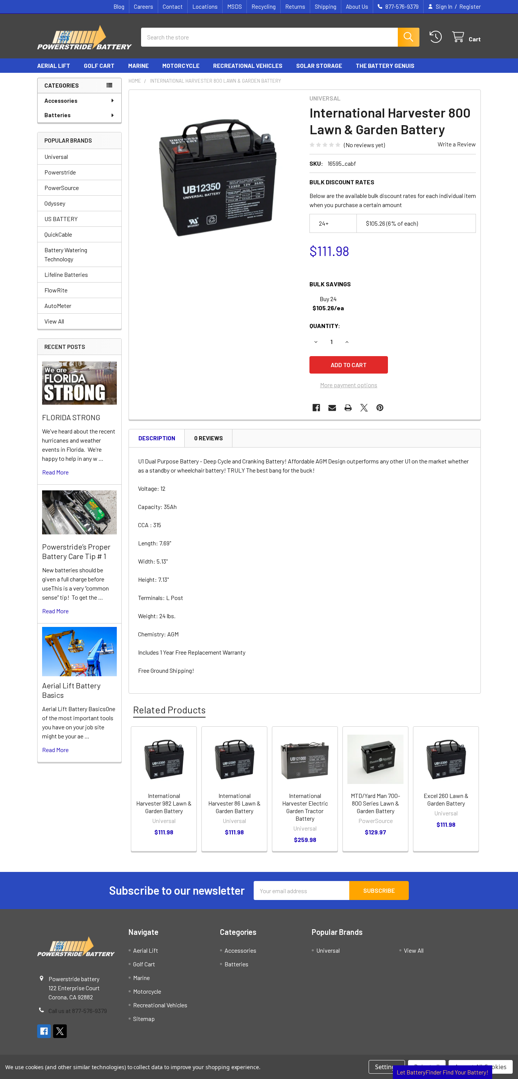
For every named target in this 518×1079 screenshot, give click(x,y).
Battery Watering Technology (65, 254)
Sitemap (144, 1018)
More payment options (348, 384)
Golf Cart (99, 65)
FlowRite (55, 290)
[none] (216, 177)
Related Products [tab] (169, 709)
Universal (56, 156)
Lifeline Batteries (66, 274)
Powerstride (60, 172)
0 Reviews (208, 438)
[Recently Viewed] (437, 37)
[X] (364, 408)
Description (156, 438)
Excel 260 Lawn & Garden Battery (446, 799)
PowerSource (61, 187)
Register (470, 6)
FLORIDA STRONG (71, 417)
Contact (173, 6)
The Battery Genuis (385, 65)
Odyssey (54, 203)
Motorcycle (180, 65)
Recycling (263, 6)
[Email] (332, 408)
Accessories (60, 100)
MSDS (234, 6)
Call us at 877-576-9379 (78, 1010)
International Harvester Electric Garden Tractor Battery (305, 807)
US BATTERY (61, 218)
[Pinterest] (380, 408)
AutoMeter (57, 305)
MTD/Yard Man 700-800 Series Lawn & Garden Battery (375, 803)
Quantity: (324, 325)
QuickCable (58, 234)
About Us (357, 6)
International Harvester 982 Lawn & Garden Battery (164, 803)
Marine (138, 65)
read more (55, 472)
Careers (143, 6)
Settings (387, 1067)
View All (54, 321)
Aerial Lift (53, 65)
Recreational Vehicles (248, 65)
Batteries (57, 115)
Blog (118, 6)
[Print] (348, 408)
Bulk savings (330, 283)
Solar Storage (319, 65)
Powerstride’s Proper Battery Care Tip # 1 (76, 551)
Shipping (325, 6)
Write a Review (457, 144)
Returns (295, 6)
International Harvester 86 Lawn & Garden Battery (234, 803)
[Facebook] (316, 408)
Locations (205, 6)
